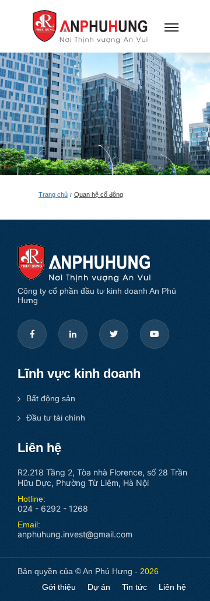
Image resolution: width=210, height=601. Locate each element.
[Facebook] (32, 334)
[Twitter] (113, 334)
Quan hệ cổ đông (98, 194)
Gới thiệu (59, 587)
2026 (149, 571)
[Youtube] (154, 334)
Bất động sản (50, 398)
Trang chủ (53, 194)
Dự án (99, 587)
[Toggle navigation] (168, 27)
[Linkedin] (73, 334)
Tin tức (134, 587)
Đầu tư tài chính (55, 417)
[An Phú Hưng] (90, 25)
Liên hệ (172, 587)
